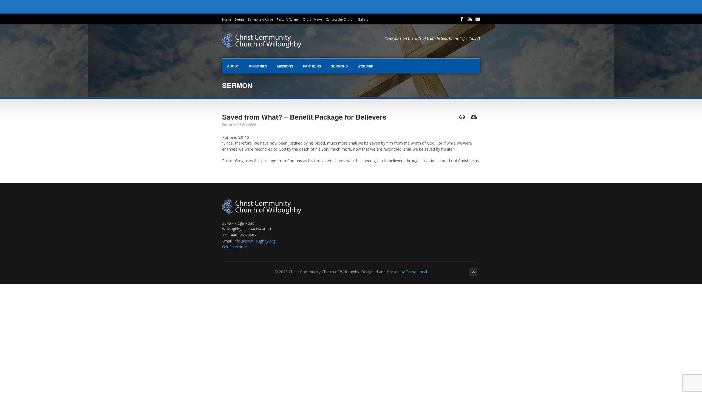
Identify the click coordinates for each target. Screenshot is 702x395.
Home (226, 19)
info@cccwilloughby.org (254, 241)
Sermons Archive (260, 19)
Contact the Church (340, 19)
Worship (365, 66)
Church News (312, 19)
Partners (312, 66)
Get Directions (235, 246)
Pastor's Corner (288, 19)
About (233, 66)
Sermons (339, 66)
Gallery (363, 19)
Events (239, 19)
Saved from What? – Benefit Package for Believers (304, 117)
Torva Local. (417, 271)
